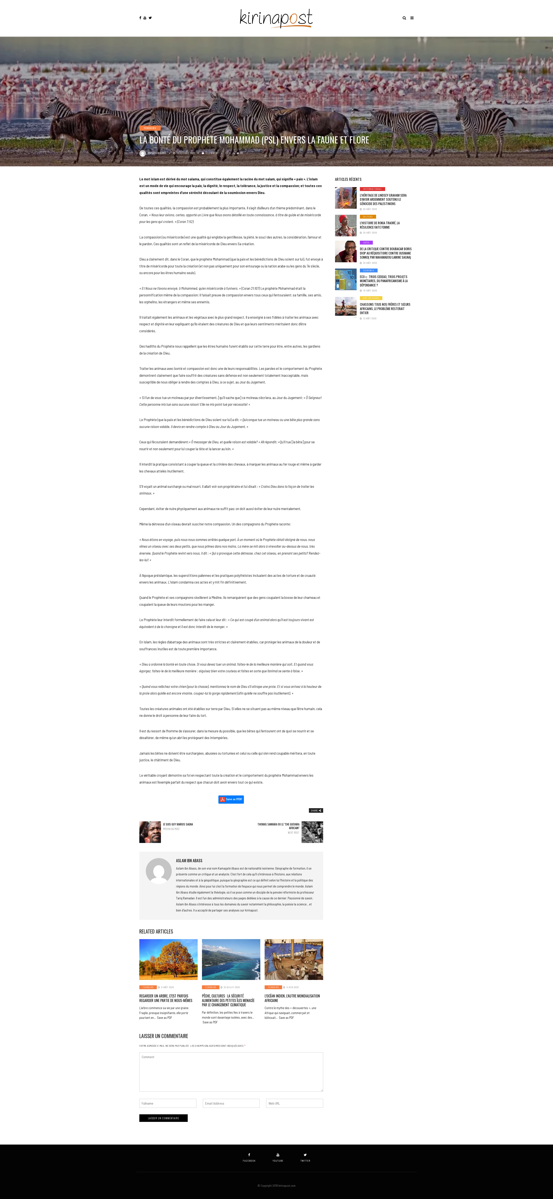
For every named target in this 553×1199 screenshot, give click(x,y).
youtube (278, 1160)
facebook (249, 1160)
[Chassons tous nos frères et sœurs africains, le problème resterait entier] (346, 307)
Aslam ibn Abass (157, 153)
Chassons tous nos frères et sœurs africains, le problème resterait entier (385, 308)
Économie (368, 270)
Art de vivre (371, 298)
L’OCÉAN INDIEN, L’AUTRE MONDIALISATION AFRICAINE (292, 998)
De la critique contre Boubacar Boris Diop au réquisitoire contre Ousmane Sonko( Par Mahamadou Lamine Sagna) (386, 252)
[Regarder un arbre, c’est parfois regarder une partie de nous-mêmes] (168, 959)
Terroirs (150, 128)
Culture (368, 216)
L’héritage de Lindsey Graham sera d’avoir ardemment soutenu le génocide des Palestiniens (383, 199)
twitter (305, 1160)
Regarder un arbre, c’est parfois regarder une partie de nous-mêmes (165, 998)
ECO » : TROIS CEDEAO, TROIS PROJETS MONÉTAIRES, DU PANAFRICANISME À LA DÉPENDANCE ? (384, 280)
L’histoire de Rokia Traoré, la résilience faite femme (380, 224)
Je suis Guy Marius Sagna (178, 826)
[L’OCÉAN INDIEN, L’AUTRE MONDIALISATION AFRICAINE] (294, 959)
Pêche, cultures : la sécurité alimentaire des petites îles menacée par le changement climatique (228, 1000)
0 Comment (212, 153)
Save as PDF (233, 799)
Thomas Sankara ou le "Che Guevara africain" (278, 828)
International (372, 189)
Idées (366, 242)
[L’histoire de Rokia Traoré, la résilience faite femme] (346, 225)
